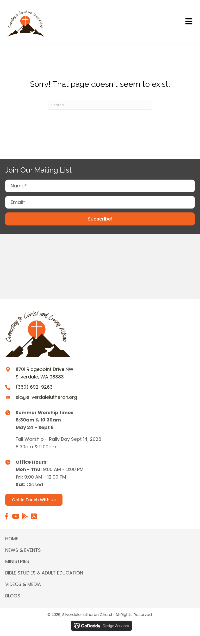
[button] (100, 219)
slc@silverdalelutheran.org (46, 397)
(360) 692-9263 (34, 387)
